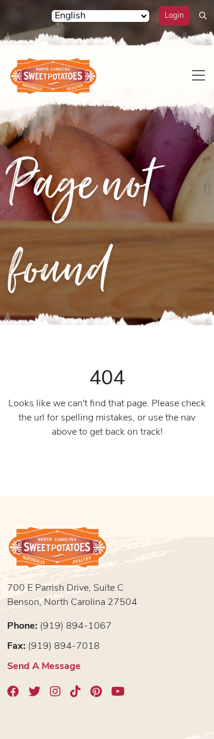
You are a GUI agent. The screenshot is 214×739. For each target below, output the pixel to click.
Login (174, 16)
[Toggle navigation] (198, 75)
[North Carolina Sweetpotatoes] (53, 76)
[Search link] (203, 16)
